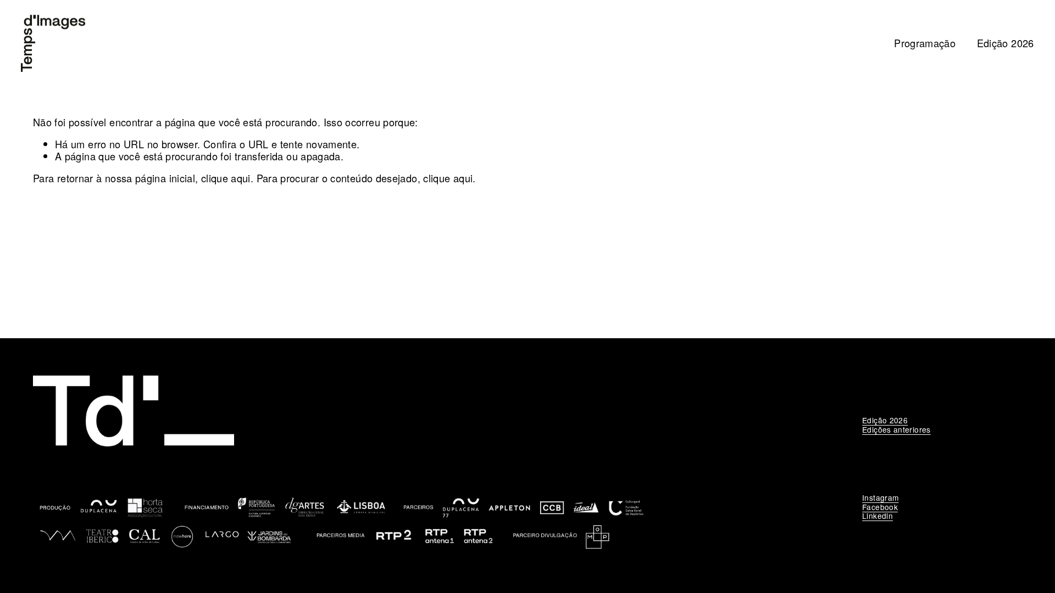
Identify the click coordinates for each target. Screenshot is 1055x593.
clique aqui (226, 178)
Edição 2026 (1005, 43)
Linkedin (877, 515)
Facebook (880, 506)
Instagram (880, 497)
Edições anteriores (896, 429)
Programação (925, 43)
